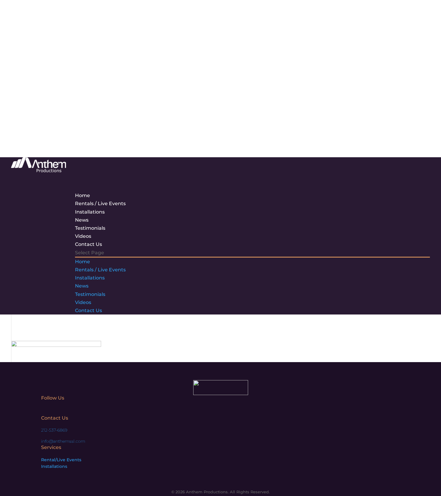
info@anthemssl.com (63, 441)
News (81, 286)
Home (82, 261)
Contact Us (88, 310)
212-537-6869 (54, 430)
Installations (90, 212)
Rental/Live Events (61, 459)
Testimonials (90, 294)
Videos (83, 302)
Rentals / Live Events (100, 270)
